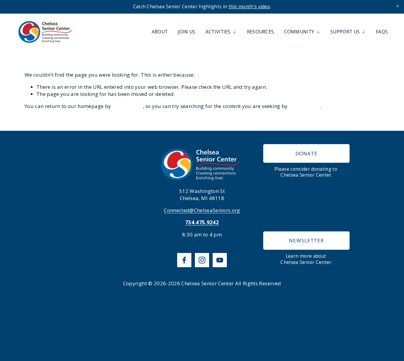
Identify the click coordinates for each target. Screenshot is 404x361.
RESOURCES (260, 32)
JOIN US (186, 32)
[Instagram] (202, 260)
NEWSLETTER (306, 240)
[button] (397, 6)
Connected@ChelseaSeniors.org (202, 210)
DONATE (306, 153)
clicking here (127, 106)
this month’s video (249, 7)
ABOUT (160, 32)
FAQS (382, 32)
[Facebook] (184, 260)
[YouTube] (220, 260)
